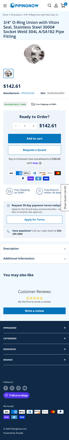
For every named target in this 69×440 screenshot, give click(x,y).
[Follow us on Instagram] (18, 388)
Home (5, 14)
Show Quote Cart (65, 197)
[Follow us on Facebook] (5, 388)
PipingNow (27, 93)
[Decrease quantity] (15, 125)
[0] (63, 6)
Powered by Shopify (13, 432)
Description (11, 248)
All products (16, 14)
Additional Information (18, 258)
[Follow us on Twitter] (12, 388)
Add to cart (34, 138)
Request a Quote (34, 150)
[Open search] (49, 5)
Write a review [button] (34, 311)
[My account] (56, 5)
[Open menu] (5, 5)
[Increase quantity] (33, 125)
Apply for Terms (34, 219)
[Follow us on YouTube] (24, 388)
